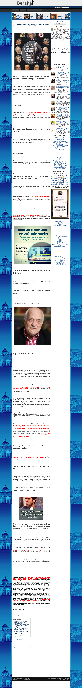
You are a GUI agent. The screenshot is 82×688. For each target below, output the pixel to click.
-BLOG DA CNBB (60, 140)
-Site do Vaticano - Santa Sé (60, 168)
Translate (63, 25)
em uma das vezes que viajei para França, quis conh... (60, 182)
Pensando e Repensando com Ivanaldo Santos (60, 249)
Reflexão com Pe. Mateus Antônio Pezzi (60, 255)
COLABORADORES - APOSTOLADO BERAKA (60, 226)
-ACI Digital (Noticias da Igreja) (60, 137)
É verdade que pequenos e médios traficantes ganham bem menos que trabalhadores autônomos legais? (21, 625)
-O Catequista (60, 155)
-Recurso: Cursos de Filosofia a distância (60, 163)
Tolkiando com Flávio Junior (60, 262)
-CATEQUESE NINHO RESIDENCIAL (60, 148)
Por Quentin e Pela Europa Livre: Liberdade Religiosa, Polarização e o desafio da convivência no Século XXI (21, 622)
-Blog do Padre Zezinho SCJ (60, 143)
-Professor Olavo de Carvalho (60, 159)
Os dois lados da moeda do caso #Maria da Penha (63, 95)
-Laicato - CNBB (60, 153)
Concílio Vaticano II (60, 229)
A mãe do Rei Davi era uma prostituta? (62, 101)
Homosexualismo (60, 242)
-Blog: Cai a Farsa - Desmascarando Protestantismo (60, 145)
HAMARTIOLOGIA (60, 241)
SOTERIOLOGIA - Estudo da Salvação (60, 256)
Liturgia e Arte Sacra (60, 243)
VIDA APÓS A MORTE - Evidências (60, 264)
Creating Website (19, 678)
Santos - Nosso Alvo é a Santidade (60, 258)
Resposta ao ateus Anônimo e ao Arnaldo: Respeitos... (60, 184)
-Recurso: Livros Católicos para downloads (60, 164)
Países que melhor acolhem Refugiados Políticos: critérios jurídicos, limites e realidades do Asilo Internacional (21, 636)
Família (60, 239)
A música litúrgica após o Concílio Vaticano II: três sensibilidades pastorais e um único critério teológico (51, 17)
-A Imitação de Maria (60, 136)
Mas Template (30, 678)
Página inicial (31, 674)
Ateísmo (60, 224)
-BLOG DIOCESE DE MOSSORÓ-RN (60, 141)
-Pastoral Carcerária (60, 157)
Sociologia (19, 22)
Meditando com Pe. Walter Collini (60, 247)
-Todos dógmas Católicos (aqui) (60, 170)
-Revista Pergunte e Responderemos (60, 166)
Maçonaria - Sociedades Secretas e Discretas (60, 246)
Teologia (60, 261)
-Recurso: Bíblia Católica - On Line (60, 161)
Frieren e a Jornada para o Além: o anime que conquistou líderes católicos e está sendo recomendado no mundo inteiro (34, 17)
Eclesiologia (60, 233)
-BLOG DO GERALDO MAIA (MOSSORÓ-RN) (60, 142)
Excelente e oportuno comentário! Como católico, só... (60, 180)
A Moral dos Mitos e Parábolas (60, 221)
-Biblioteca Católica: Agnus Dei (60, 139)
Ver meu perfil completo (60, 51)
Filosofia (60, 240)
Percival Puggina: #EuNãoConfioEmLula (62, 66)
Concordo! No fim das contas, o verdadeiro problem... (60, 178)
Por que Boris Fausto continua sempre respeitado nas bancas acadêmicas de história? (21, 631)
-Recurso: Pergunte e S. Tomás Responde (60, 165)
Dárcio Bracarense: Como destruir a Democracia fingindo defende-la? (31, 24)
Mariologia (60, 245)
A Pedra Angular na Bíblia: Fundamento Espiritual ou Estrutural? (62, 122)
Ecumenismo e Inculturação (60, 234)
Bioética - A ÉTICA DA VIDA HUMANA (60, 225)
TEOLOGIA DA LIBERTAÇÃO (60, 260)
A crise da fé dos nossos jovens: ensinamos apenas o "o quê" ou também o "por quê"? (63, 80)
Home (14, 22)
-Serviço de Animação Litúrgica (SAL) (60, 167)
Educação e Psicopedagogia (60, 235)
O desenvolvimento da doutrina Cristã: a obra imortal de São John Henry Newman (64, 17)
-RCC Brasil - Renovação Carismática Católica (60, 160)
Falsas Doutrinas (60, 238)
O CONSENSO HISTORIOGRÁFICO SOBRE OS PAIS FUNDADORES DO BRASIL (21, 633)
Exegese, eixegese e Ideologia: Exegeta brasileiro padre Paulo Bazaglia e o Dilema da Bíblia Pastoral (23, 17)
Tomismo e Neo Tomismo (60, 263)
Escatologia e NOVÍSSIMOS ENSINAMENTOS (60, 236)
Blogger (68, 679)
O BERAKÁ (21, 679)
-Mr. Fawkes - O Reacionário (60, 154)
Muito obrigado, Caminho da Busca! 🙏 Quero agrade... (60, 176)
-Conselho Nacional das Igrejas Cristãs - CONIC (60, 150)
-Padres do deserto (60, 156)
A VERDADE (60, 222)
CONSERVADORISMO (60, 227)
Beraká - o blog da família (62, 28)
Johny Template (24, 678)
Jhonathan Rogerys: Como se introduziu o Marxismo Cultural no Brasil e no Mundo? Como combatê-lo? (63, 129)
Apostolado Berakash (60, 223)
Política (16, 22)
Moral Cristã (60, 248)
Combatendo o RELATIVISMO (60, 228)
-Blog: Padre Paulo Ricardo (60, 146)
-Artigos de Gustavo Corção (60, 138)
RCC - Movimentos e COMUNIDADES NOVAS (60, 252)
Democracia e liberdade (60, 231)
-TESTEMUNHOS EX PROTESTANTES (60, 169)
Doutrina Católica (60, 232)
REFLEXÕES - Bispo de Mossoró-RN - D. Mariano (60, 253)
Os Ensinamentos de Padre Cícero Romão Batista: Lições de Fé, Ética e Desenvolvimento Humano (62, 108)
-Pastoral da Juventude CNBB (60, 158)
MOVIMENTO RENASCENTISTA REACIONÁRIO (60, 244)
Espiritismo (60, 237)
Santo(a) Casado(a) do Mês (60, 257)
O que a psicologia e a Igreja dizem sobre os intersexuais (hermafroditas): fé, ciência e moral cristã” (63, 87)
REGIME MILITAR (60, 254)
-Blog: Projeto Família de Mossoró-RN (60, 147)
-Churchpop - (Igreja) (60, 149)
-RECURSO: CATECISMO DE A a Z (60, 162)
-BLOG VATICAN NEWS (60, 144)
